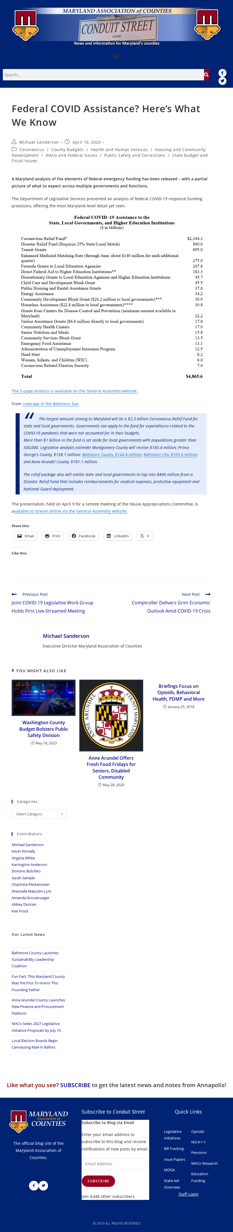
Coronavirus (31, 149)
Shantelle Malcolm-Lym (31, 891)
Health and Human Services (119, 149)
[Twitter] (222, 81)
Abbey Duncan (24, 904)
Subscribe (98, 1181)
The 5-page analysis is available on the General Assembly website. (75, 391)
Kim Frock (20, 911)
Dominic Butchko (26, 871)
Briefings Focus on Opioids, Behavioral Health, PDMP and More (179, 692)
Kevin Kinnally (23, 851)
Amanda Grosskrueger (30, 897)
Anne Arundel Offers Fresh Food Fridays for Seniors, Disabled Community (111, 767)
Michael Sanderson (39, 142)
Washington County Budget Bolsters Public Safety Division (43, 728)
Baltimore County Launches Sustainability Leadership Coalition (35, 959)
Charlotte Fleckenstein (30, 884)
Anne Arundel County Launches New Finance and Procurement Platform (38, 1006)
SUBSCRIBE (75, 1085)
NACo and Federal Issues (71, 155)
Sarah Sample (23, 877)
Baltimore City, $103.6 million (170, 454)
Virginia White (23, 858)
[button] (116, 55)
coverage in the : (50, 403)
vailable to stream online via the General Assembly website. (71, 511)
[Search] (206, 74)
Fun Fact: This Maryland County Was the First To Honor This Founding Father (38, 983)
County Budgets (67, 149)
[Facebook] (222, 73)
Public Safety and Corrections (134, 155)
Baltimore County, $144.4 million (111, 454)
